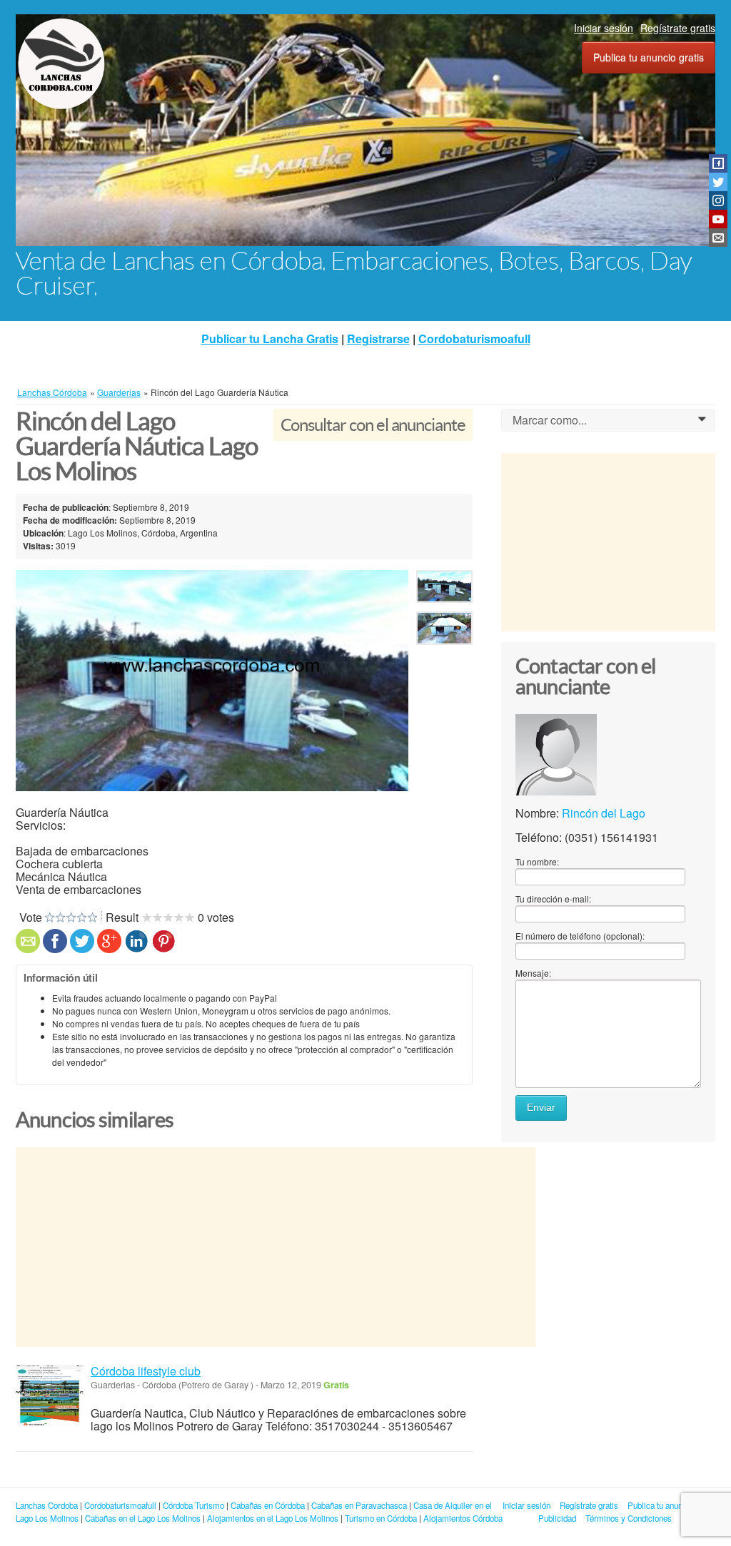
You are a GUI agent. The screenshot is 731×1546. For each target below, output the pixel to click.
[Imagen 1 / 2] (212, 680)
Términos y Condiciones (628, 1518)
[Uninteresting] (55, 918)
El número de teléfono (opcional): (580, 936)
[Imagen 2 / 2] (444, 631)
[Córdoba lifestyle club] (50, 1395)
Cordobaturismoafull (474, 338)
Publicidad (557, 1518)
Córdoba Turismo (193, 1505)
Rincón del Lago (603, 813)
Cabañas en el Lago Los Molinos (143, 1518)
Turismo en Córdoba (381, 1518)
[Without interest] (49, 918)
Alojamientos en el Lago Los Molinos (272, 1518)
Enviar (541, 1107)
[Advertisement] (275, 1247)
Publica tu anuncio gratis (648, 57)
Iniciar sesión (603, 28)
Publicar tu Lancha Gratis (269, 338)
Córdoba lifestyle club (146, 1371)
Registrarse (378, 338)
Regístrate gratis (677, 28)
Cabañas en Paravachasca (359, 1505)
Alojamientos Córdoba (463, 1518)
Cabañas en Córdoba (268, 1505)
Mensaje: (533, 973)
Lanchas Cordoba (47, 1505)
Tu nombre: (537, 861)
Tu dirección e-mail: (553, 898)
